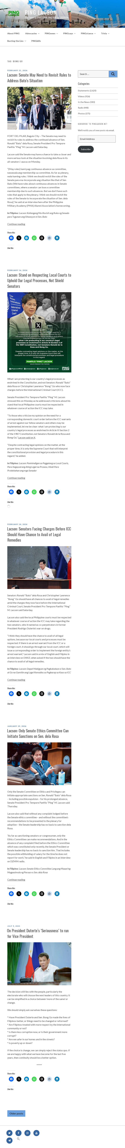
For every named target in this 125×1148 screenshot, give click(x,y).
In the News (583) (86, 102)
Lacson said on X (26, 437)
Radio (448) (83, 107)
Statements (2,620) (87, 90)
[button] (18, 1140)
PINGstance (87, 33)
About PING (13, 33)
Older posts (16, 1113)
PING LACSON (41, 12)
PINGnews (50, 33)
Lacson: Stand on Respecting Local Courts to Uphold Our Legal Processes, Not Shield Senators (39, 280)
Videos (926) (84, 96)
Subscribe (86, 149)
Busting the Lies (15, 41)
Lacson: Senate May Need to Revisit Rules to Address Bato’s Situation (39, 77)
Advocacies (31, 33)
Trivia (104, 33)
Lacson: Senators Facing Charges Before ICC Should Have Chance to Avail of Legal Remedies (39, 534)
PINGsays (68, 33)
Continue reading (16, 224)
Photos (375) (84, 113)
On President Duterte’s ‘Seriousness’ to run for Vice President (38, 933)
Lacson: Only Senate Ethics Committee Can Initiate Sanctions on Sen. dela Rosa (38, 733)
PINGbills (36, 41)
